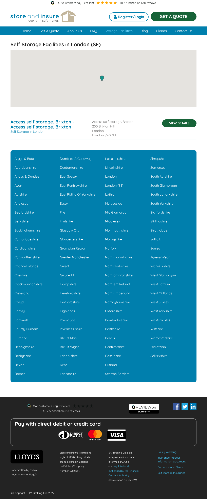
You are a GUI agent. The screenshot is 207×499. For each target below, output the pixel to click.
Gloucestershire (71, 239)
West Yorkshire (161, 311)
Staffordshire (160, 212)
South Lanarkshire (163, 194)
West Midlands (161, 293)
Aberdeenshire (25, 167)
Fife (62, 212)
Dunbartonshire (71, 167)
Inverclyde (67, 320)
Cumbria (21, 338)
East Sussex (68, 176)
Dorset (20, 374)
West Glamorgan (163, 275)
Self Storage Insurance (171, 472)
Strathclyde (158, 230)
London (111, 176)
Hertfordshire (70, 302)
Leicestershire (115, 159)
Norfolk (110, 248)
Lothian (110, 194)
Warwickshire (160, 266)
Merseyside (113, 203)
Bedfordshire (24, 212)
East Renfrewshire (73, 185)
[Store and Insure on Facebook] (176, 406)
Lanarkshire (69, 356)
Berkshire (22, 221)
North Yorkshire (116, 266)
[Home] (43, 18)
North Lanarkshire (118, 257)
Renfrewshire (115, 347)
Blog (144, 31)
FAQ (93, 31)
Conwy (20, 311)
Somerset (157, 167)
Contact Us (183, 31)
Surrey (155, 248)
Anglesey (21, 203)
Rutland (111, 365)
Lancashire (68, 374)
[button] (102, 78)
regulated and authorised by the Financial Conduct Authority (124, 471)
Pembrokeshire (116, 320)
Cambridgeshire (26, 239)
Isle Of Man (68, 338)
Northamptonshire (119, 275)
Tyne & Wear (160, 257)
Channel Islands (26, 266)
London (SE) (114, 185)
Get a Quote (173, 16)
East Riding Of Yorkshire (77, 194)
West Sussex (159, 302)
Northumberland (117, 293)
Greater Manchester (74, 257)
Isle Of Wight (69, 347)
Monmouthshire (116, 230)
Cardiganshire (25, 248)
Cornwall (21, 320)
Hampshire (68, 284)
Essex (64, 203)
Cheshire (21, 275)
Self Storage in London (27, 131)
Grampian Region (73, 248)
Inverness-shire (71, 329)
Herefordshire (70, 293)
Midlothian (158, 347)
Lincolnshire (114, 167)
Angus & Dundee (27, 176)
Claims (161, 31)
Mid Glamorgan (116, 212)
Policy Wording (167, 452)
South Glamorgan (163, 185)
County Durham (26, 329)
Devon (19, 365)
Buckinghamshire (27, 230)
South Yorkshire (161, 203)
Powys (110, 338)
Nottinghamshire (117, 302)
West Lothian (160, 284)
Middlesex (112, 221)
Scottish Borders (117, 374)
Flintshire (66, 221)
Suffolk (155, 239)
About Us (74, 31)
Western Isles (160, 320)
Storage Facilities (119, 31)
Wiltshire (156, 329)
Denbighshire (24, 347)
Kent (63, 365)
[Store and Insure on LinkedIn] (193, 406)
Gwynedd (67, 275)
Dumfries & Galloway (76, 159)
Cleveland (22, 293)
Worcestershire (161, 338)
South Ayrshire (161, 176)
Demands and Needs (170, 467)
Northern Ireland (117, 284)
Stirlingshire (158, 221)
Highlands (67, 311)
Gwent (64, 266)
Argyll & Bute (24, 159)
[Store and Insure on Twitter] (185, 406)
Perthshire (112, 329)
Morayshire (113, 239)
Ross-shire (113, 356)
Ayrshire (21, 194)
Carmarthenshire (27, 257)
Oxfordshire (114, 311)
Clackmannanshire (28, 284)
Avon (18, 185)
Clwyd (19, 302)
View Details (179, 123)
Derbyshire (23, 356)
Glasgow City (69, 230)
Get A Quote (49, 31)
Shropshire (158, 159)
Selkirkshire (158, 356)
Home (26, 31)
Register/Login (130, 17)
